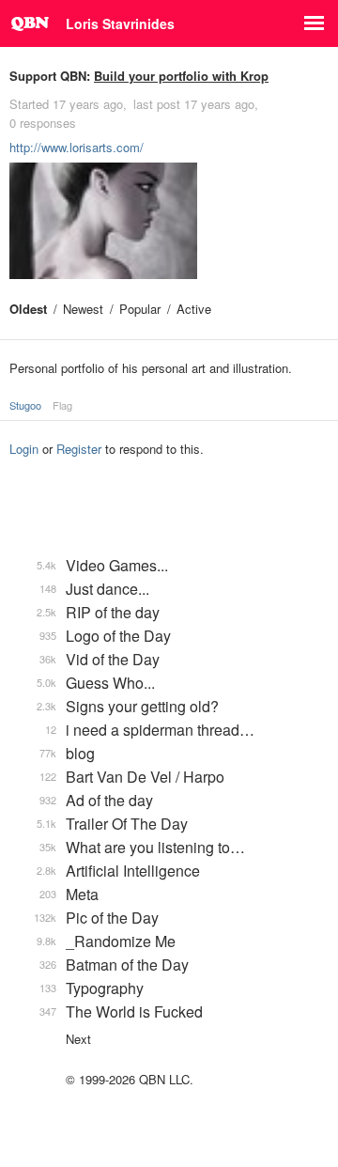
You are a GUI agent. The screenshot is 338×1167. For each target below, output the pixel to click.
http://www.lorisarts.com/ (76, 147)
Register (78, 449)
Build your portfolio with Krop (181, 76)
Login (23, 449)
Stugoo (25, 404)
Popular (140, 309)
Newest (83, 309)
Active (194, 309)
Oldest (28, 309)
